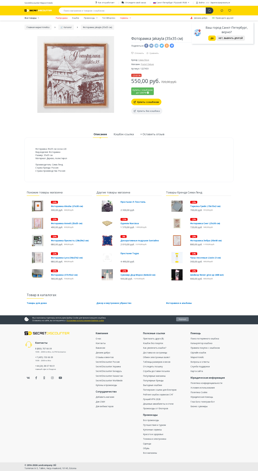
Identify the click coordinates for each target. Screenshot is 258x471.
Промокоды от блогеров (155, 408)
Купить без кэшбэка (148, 111)
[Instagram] (52, 378)
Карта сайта (197, 371)
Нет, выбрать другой (231, 38)
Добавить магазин (105, 396)
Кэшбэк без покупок (153, 343)
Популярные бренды (153, 380)
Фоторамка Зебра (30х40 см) (206, 240)
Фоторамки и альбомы (179, 303)
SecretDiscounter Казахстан (109, 375)
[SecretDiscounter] (38, 10)
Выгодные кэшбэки (152, 385)
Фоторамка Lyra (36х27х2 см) (67, 257)
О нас (98, 338)
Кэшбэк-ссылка (124, 134)
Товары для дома (37, 303)
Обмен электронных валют (156, 357)
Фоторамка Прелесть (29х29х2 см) (70, 240)
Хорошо (182, 319)
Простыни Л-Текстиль (132, 202)
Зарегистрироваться (220, 2)
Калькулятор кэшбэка (201, 343)
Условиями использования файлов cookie (85, 320)
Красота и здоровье (153, 434)
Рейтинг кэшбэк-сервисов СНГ (158, 394)
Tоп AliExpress (108, 18)
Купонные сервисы (152, 429)
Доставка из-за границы (155, 352)
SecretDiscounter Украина (108, 366)
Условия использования (203, 387)
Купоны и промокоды (106, 385)
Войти (201, 2)
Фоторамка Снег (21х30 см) (205, 223)
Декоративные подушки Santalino (139, 240)
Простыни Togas (129, 253)
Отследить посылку (153, 366)
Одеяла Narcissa (129, 223)
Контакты (101, 343)
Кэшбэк (75, 18)
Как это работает (106, 2)
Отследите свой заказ (135, 2)
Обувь (146, 448)
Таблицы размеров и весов (156, 361)
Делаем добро (200, 18)
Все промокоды (151, 420)
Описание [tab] (100, 134)
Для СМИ (100, 401)
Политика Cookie (199, 392)
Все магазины (150, 452)
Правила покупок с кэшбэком (205, 347)
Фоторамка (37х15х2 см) (64, 275)
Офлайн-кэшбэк (198, 352)
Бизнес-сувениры (199, 406)
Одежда (147, 443)
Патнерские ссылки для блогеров (159, 389)
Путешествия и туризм (154, 425)
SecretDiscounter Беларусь (109, 371)
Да (212, 38)
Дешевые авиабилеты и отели (158, 403)
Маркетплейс (197, 357)
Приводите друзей (224, 18)
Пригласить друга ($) (153, 338)
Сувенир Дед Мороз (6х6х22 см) (137, 275)
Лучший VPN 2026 (152, 399)
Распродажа (61, 18)
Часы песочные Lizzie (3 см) (205, 257)
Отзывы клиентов (105, 357)
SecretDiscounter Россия (108, 361)
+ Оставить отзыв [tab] (152, 134)
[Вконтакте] (28, 378)
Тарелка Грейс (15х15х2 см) (205, 206)
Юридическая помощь (202, 396)
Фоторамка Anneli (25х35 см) (66, 223)
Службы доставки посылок (156, 371)
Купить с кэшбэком (148, 102)
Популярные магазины (154, 375)
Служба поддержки (200, 366)
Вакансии (100, 347)
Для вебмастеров (104, 406)
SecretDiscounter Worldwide (109, 380)
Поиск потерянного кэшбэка (205, 338)
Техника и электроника (154, 438)
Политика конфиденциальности (206, 383)
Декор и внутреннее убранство (113, 303)
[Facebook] (36, 378)
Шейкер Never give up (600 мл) (207, 275)
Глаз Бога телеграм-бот (203, 401)
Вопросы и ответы (200, 361)
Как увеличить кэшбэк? (154, 347)
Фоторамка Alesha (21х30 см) (67, 206)
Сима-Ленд (143, 60)
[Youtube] (60, 378)
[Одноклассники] (44, 378)
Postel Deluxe (147, 64)
